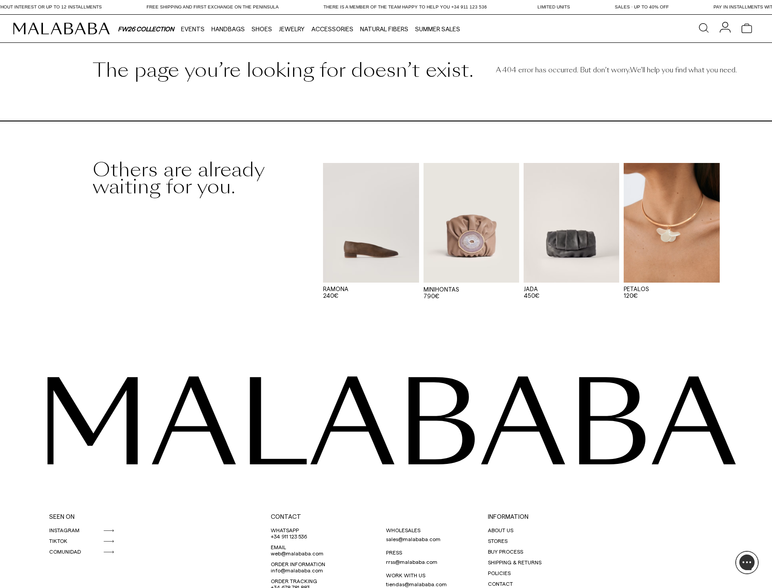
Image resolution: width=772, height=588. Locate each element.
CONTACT (286, 516)
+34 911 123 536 (289, 536)
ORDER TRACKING (294, 581)
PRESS (394, 552)
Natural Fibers (384, 29)
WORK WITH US (405, 575)
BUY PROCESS (505, 551)
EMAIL (278, 547)
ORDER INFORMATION (298, 564)
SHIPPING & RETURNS (514, 562)
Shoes (262, 29)
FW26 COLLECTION (146, 29)
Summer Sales (437, 29)
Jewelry (292, 29)
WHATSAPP (285, 530)
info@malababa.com (297, 570)
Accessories (332, 29)
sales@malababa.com (413, 539)
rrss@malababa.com (411, 562)
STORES (498, 541)
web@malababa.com (297, 553)
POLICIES (499, 573)
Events (193, 29)
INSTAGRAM (64, 530)
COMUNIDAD (65, 551)
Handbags (228, 29)
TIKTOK (58, 541)
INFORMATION (508, 516)
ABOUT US (500, 530)
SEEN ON (62, 516)
